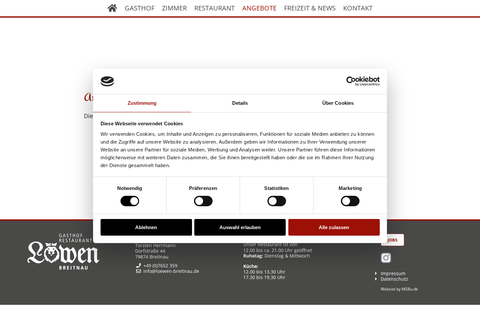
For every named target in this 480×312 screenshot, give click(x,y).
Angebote (259, 8)
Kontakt (358, 8)
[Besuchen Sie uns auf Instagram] (386, 261)
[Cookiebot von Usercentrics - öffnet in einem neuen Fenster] (351, 81)
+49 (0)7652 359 (160, 265)
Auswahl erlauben (240, 227)
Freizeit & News (310, 8)
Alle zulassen (334, 227)
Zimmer (174, 8)
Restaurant (214, 8)
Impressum (393, 273)
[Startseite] (112, 8)
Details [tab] (240, 103)
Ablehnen (146, 227)
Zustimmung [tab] (142, 103)
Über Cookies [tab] (338, 103)
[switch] (203, 201)
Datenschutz (394, 279)
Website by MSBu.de (399, 289)
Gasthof (139, 8)
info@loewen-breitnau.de (171, 271)
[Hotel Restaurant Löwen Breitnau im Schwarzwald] (63, 268)
